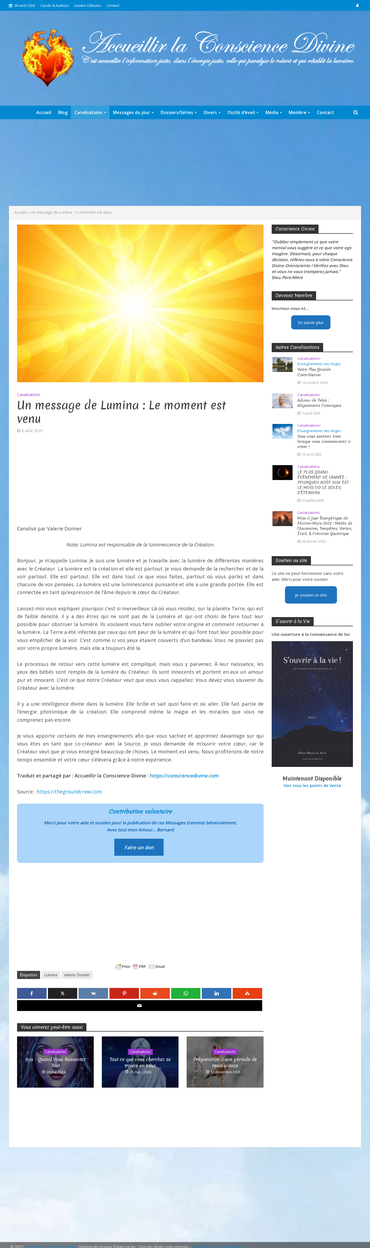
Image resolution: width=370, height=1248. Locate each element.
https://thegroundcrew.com (69, 791)
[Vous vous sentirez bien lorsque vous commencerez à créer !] (282, 430)
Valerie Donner (77, 974)
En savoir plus (311, 322)
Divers (210, 112)
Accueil (43, 112)
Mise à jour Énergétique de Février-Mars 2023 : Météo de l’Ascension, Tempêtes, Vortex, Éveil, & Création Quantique (324, 526)
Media (271, 112)
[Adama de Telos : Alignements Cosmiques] (282, 400)
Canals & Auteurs (54, 5)
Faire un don (139, 847)
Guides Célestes (87, 5)
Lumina (50, 974)
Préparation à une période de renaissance (225, 1062)
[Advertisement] (185, 162)
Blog (62, 112)
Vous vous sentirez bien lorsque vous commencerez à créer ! (323, 441)
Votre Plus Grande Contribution (314, 372)
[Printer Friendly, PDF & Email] (140, 966)
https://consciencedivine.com (184, 775)
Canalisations (88, 112)
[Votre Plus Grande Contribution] (282, 364)
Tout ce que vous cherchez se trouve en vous (140, 1062)
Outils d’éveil (241, 112)
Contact (113, 5)
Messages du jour (131, 112)
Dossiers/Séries (177, 112)
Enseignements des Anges (319, 364)
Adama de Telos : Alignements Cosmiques (319, 403)
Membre (297, 112)
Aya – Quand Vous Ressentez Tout (55, 1062)
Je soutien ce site (311, 595)
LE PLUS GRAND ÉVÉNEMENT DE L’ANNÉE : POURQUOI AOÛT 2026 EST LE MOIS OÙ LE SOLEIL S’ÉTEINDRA (323, 482)
